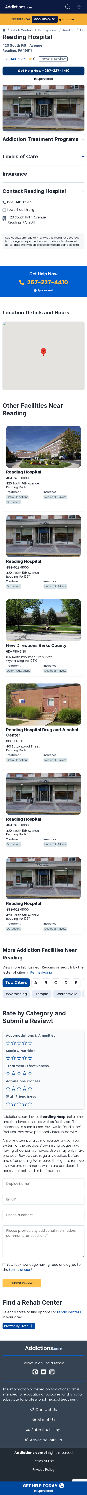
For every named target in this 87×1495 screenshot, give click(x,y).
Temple (41, 994)
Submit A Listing (46, 1429)
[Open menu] (79, 6)
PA (20, 50)
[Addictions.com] (4, 30)
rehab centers (69, 1312)
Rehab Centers (22, 30)
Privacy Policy (44, 1469)
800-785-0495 (44, 19)
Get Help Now (21, 19)
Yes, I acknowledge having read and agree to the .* (42, 1267)
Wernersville (67, 994)
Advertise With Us (46, 1440)
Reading (68, 30)
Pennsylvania (47, 30)
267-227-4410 (47, 282)
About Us (46, 1419)
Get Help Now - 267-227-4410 (43, 70)
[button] (43, 351)
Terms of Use (43, 1461)
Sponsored (69, 19)
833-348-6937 (14, 59)
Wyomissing (16, 994)
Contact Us (46, 1409)
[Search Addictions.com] (67, 6)
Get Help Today (40, 1486)
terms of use (19, 1269)
